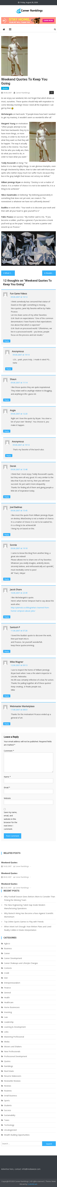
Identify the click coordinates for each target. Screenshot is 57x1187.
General (7, 992)
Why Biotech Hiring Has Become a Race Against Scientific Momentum (28, 915)
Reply (7, 341)
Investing (8, 1012)
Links (6, 1032)
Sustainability (9, 1115)
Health (7, 997)
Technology (9, 1125)
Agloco (7, 943)
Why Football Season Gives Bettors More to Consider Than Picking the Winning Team (29, 898)
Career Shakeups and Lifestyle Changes (21, 963)
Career (7, 953)
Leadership (9, 1022)
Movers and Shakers (13, 1046)
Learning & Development (15, 1027)
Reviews (7, 1086)
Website (7, 798)
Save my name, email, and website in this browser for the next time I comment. (10, 820)
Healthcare (8, 1002)
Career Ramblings (23, 92)
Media (6, 1041)
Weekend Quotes (9, 862)
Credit (6, 973)
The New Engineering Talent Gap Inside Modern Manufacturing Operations (24, 907)
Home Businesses (12, 1007)
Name (7, 776)
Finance (7, 987)
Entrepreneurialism (12, 982)
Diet (6, 978)
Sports (7, 1100)
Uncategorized (10, 1130)
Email (7, 787)
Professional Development (15, 1056)
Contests (8, 968)
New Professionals (12, 1051)
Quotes (5, 88)
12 (51, 92)
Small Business (10, 1095)
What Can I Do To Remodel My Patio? (10, 273)
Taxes (6, 1120)
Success (7, 1110)
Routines (8, 1090)
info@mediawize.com (31, 1169)
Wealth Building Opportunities (17, 1135)
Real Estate (9, 1071)
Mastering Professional (14, 1036)
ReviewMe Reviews (12, 1081)
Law (6, 1017)
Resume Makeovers (12, 1076)
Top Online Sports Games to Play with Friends (24, 921)
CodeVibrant (32, 1184)
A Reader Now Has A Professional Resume (50, 273)
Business (8, 948)
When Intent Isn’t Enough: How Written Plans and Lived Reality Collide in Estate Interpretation (27, 928)
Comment (9, 750)
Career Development (13, 958)
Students (8, 1105)
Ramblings (8, 1066)
